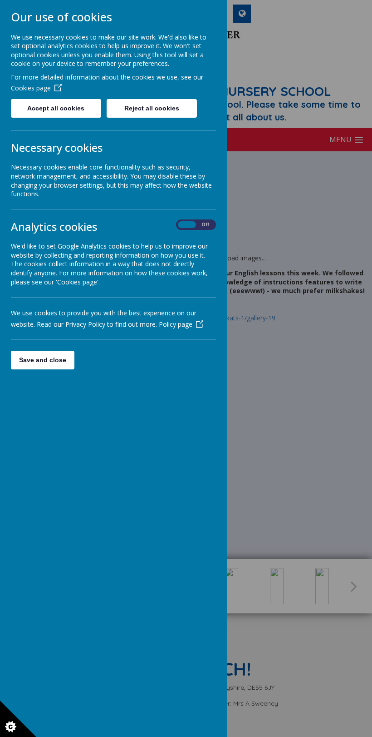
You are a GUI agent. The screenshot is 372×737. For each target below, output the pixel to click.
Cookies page (31, 88)
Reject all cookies (151, 108)
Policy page (175, 324)
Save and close (42, 360)
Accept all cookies (55, 108)
